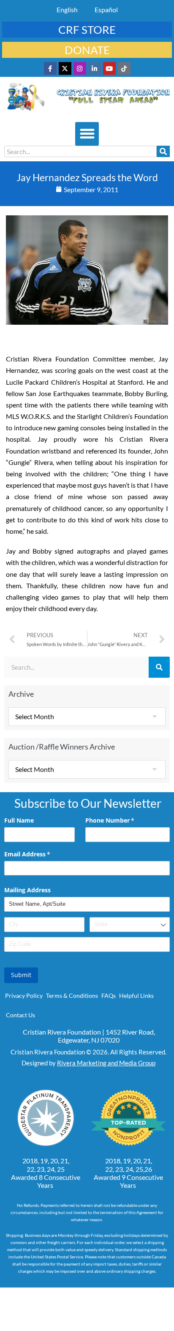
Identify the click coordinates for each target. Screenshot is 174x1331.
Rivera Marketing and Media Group (106, 1063)
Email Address (39, 854)
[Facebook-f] (50, 68)
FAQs (108, 995)
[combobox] (80, 151)
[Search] (163, 151)
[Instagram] (79, 68)
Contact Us (20, 1015)
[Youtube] (109, 68)
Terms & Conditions (72, 995)
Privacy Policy (24, 995)
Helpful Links (136, 995)
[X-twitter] (65, 68)
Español (106, 9)
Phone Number (122, 820)
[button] (87, 134)
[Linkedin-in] (94, 68)
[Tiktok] (124, 68)
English (67, 9)
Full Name (19, 820)
